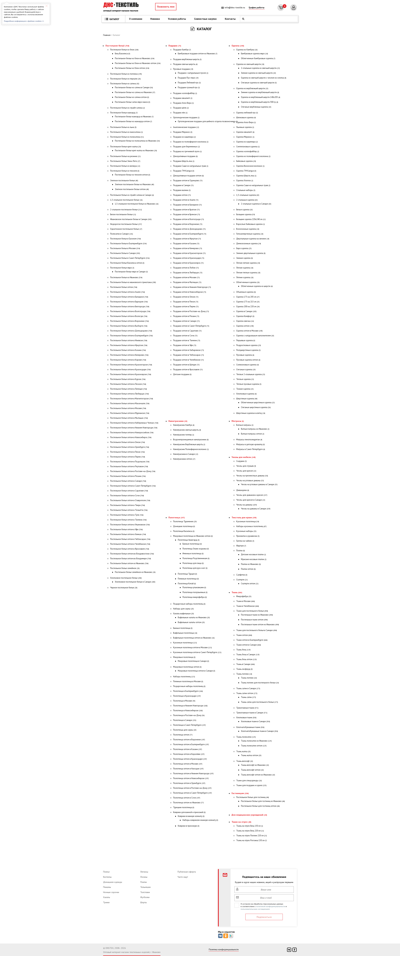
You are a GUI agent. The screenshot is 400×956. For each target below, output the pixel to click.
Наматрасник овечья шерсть (187, 430)
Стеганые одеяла (245, 369)
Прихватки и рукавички (248, 536)
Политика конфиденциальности (224, 949)
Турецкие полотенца (183, 807)
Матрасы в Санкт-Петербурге (250, 449)
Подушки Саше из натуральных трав (190, 166)
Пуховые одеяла (245, 355)
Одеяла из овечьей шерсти (250, 64)
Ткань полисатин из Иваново (256, 740)
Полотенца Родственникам (196, 558)
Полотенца (176, 517)
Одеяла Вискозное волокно (250, 166)
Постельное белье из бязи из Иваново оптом (137, 63)
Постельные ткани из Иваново (257, 614)
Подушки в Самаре (183, 185)
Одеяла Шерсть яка (246, 175)
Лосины (143, 876)
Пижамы (107, 887)
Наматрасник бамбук (183, 425)
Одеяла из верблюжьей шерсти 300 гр (259, 102)
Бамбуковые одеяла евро (254, 53)
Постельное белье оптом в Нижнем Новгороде (133, 427)
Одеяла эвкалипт (245, 132)
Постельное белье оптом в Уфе (126, 529)
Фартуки (241, 545)
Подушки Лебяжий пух (189, 82)
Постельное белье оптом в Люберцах (129, 393)
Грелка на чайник (245, 541)
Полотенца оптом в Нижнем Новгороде (193, 773)
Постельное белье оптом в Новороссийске (131, 432)
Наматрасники (177, 421)
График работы (256, 7)
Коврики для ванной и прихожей (189, 812)
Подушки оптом (182, 195)
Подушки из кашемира (184, 137)
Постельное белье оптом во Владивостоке (132, 553)
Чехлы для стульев (246, 466)
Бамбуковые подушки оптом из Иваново (197, 53)
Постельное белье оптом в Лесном (128, 384)
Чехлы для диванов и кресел (251, 495)
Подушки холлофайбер (185, 93)
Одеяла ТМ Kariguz (246, 170)
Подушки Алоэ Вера (183, 103)
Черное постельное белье (123, 587)
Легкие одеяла (244, 267)
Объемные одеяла (246, 292)
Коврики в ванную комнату (191, 816)
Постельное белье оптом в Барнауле (129, 301)
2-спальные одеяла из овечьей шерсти (260, 68)
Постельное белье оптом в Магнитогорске (131, 398)
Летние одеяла (244, 277)
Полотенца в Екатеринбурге (188, 691)
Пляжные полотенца (188, 578)
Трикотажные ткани (247, 707)
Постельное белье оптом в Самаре (128, 481)
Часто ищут (183, 876)
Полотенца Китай (187, 583)
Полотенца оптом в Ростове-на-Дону (192, 788)
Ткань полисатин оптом (254, 745)
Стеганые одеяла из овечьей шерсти (259, 82)
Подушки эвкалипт (182, 98)
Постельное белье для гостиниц (252, 797)
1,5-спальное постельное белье (126, 200)
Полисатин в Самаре (121, 233)
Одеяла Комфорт (245, 316)
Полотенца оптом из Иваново (188, 802)
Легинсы (144, 871)
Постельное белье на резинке (125, 156)
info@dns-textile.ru (235, 7)
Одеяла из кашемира (247, 141)
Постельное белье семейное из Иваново (135, 572)
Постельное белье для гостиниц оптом (260, 806)
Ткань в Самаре (245, 664)
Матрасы (238, 421)
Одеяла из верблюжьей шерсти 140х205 (260, 97)
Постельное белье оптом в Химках (128, 534)
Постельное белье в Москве (125, 248)
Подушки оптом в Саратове (187, 330)
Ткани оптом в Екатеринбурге (252, 640)
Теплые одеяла (245, 379)
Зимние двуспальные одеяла (250, 253)
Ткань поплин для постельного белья (260, 682)
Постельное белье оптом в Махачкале (129, 403)
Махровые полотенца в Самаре (193, 661)
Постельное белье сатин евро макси (132, 102)
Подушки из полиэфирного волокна (190, 141)
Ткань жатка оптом (251, 755)
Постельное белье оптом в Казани (128, 350)
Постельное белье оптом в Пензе (127, 452)
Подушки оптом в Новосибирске (189, 292)
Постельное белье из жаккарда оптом (133, 121)
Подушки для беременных (186, 146)
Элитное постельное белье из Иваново (134, 184)
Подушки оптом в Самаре (186, 321)
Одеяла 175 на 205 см (248, 296)
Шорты (143, 902)
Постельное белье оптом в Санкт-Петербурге (133, 485)
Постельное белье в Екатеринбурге (128, 243)
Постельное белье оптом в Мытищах (129, 418)
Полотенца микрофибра (194, 597)
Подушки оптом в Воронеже (187, 224)
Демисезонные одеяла (248, 243)
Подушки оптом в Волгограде (188, 219)
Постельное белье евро (122, 267)
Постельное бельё (117, 45)
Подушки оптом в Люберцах (187, 272)
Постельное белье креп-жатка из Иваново (136, 150)
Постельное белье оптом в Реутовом (129, 466)
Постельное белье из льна (123, 127)
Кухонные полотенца (185, 642)
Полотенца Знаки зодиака (195, 548)
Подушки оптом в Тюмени (186, 340)
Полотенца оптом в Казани (187, 749)
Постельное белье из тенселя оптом (132, 174)
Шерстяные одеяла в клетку (250, 413)
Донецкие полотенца (184, 526)
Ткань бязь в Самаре (247, 654)
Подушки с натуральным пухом (193, 73)
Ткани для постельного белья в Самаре (256, 630)
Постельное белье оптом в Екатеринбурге (131, 335)
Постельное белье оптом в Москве (128, 408)
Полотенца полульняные (195, 592)
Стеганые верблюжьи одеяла (256, 107)
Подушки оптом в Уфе (184, 345)
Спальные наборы (245, 190)
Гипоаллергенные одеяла (249, 233)
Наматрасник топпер (183, 434)
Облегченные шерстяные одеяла (258, 402)
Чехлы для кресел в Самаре (250, 500)
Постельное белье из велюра (125, 166)
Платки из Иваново (251, 564)
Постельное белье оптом (123, 287)
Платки (240, 550)
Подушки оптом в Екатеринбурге (189, 233)
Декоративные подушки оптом (188, 175)
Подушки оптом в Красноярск (188, 263)
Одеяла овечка (245, 321)
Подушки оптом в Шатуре (186, 364)
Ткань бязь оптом (246, 659)
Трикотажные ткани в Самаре (251, 712)
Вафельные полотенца (185, 633)
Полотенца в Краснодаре (187, 696)
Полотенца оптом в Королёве (189, 754)
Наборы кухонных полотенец (251, 526)
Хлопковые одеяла (246, 393)
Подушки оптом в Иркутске (187, 238)
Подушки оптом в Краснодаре (188, 258)
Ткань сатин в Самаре (248, 688)
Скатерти (242, 579)
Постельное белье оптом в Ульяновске (130, 524)
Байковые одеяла (246, 161)
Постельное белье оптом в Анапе (127, 292)
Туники (106, 902)
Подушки (174, 45)
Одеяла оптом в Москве (249, 330)
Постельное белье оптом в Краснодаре (130, 369)
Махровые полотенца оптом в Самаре (196, 670)
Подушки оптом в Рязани (186, 316)
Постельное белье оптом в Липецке (128, 389)
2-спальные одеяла (247, 200)
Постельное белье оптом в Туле (126, 515)
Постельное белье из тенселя (124, 170)
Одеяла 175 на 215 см (248, 301)
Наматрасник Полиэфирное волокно (191, 449)
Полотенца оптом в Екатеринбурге (191, 744)
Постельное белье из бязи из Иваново (134, 58)
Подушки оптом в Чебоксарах (188, 355)
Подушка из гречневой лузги (187, 151)
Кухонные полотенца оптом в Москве (192, 647)
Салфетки (241, 574)
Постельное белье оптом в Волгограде (130, 311)
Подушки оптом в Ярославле (188, 369)
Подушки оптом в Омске (185, 296)
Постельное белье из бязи (124, 49)
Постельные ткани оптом (254, 619)
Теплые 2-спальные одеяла (250, 374)
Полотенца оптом (182, 734)
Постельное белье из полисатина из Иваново (137, 140)
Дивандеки (242, 490)
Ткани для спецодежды (249, 780)
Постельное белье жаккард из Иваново (134, 116)
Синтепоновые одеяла (248, 146)
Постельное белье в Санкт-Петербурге (130, 258)
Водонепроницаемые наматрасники (191, 439)
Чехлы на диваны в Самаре (255, 508)
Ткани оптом (244, 635)
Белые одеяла (244, 209)
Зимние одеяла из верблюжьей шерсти (260, 92)
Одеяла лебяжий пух (247, 112)
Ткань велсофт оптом (252, 770)
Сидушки (241, 461)
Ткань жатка (243, 751)
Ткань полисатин (246, 737)
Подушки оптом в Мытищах (187, 282)
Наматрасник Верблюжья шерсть (189, 444)
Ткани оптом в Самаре (248, 644)
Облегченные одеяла (248, 282)
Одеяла (238, 45)
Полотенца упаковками (194, 587)
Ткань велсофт (244, 761)
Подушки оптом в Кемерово (187, 248)
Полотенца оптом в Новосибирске (191, 778)
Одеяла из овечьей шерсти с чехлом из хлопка (263, 77)
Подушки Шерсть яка (183, 161)
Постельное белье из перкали (125, 78)
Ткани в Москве (245, 601)
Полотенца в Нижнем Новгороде (190, 705)
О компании (135, 18)
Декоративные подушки (185, 156)
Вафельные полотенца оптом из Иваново (194, 637)
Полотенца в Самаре (184, 720)
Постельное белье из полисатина (127, 137)
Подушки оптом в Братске (186, 209)
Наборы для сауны (183, 608)
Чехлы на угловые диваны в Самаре (259, 484)
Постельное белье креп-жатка (125, 146)
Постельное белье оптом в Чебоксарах (130, 539)
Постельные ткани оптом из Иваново (260, 624)
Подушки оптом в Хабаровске (188, 350)
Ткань (237, 592)
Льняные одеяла (245, 127)
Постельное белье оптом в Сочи (127, 495)
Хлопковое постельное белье (126, 578)
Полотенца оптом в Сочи (186, 797)
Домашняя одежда (112, 882)
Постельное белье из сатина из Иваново (135, 92)
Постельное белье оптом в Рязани (128, 476)
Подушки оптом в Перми (186, 306)
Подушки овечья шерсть (185, 64)
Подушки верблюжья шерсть (187, 59)
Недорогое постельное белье (126, 224)
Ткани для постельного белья (252, 611)
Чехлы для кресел (246, 470)
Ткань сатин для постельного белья (259, 702)
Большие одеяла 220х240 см (251, 219)
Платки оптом (248, 569)
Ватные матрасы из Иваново (255, 429)
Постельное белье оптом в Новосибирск (130, 437)
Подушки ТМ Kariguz (183, 170)
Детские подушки (182, 374)
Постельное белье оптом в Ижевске (128, 340)
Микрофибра (243, 596)
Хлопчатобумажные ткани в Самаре (259, 731)
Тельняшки (145, 887)
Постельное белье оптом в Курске (127, 379)
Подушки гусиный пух (189, 87)
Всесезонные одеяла (247, 229)
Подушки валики (182, 190)
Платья (106, 871)
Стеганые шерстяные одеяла (256, 407)
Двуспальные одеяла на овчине (252, 238)
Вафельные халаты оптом (191, 622)
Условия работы (177, 18)
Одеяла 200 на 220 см (248, 306)
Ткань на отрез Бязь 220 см (250, 830)
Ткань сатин (248, 697)
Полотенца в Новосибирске (188, 710)
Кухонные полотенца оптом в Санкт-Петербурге (197, 652)
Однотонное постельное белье (126, 229)
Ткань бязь (243, 649)
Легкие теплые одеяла (248, 272)
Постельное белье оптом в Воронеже (129, 321)
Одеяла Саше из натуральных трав (253, 185)
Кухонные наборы (246, 531)
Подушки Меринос (182, 132)
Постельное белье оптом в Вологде (128, 316)
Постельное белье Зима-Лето (125, 161)
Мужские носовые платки (253, 559)
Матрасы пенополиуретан (249, 439)
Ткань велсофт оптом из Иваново (258, 774)
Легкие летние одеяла (248, 263)
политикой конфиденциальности (270, 906)
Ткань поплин (244, 674)
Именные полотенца (193, 553)
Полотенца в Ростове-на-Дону (189, 715)
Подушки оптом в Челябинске (188, 359)
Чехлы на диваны (246, 504)
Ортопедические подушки (186, 117)
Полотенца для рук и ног (195, 568)
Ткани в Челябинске (247, 606)
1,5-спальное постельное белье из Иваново (136, 203)
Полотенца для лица (193, 563)
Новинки (155, 18)
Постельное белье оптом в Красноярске (130, 374)
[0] (280, 7)
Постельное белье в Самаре (125, 253)
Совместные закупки (205, 18)
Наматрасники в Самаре (185, 454)
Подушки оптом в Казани (186, 243)
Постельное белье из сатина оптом (132, 97)
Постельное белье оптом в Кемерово (129, 355)
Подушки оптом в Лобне (186, 267)
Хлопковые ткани (246, 717)
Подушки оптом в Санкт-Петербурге (191, 326)
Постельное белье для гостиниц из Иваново (263, 801)
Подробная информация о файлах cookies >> (24, 21)
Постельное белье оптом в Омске (127, 442)
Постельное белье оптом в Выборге (128, 326)
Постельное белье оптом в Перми (127, 456)
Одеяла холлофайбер (247, 151)
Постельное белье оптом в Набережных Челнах (134, 422)
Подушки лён (180, 112)
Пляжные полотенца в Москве (188, 681)
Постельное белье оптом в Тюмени (128, 519)
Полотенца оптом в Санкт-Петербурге (192, 793)
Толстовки (145, 892)
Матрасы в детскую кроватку (250, 444)
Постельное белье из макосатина (126, 132)
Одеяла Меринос (245, 137)
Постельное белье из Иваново (126, 277)
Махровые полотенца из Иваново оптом (193, 536)
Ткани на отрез (241, 821)
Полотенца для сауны (184, 730)
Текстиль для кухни (244, 517)
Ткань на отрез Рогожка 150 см (251, 840)
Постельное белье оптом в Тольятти (129, 510)
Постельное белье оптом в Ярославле (129, 548)
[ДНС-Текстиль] (122, 7)
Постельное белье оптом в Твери (127, 505)
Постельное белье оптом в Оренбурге (129, 447)
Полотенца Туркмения (185, 521)
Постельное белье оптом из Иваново (129, 563)
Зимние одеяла (244, 258)
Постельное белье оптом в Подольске (129, 461)
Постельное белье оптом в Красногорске (131, 364)
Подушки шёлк (181, 107)
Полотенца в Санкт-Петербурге (189, 725)
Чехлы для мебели (244, 457)
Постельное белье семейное (125, 568)
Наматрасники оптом (184, 459)
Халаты (106, 897)
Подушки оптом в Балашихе (187, 204)
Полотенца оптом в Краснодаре (190, 759)
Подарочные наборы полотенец (189, 604)
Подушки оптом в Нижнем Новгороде (192, 287)
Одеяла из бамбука (247, 49)
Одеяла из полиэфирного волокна (253, 156)
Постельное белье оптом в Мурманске (129, 413)
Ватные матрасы (244, 425)
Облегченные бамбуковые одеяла (258, 58)
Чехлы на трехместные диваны (252, 475)
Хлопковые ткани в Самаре (255, 721)
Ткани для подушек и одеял (251, 785)
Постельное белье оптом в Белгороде (129, 306)
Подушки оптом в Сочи (185, 335)
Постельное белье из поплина (126, 74)
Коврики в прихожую (188, 826)
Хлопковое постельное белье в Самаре (135, 581)
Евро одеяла (244, 248)
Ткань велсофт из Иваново (255, 765)
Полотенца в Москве (184, 700)
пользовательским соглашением (255, 909)
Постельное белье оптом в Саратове (129, 490)
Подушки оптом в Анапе (185, 200)
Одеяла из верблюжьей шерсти (252, 88)
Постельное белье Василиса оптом (127, 263)
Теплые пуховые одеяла (248, 384)
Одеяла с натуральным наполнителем (255, 335)
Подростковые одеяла (248, 345)
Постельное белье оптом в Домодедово (131, 330)
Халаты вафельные (183, 613)
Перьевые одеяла (245, 340)
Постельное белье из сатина (124, 83)
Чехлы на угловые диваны (250, 480)
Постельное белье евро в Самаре (131, 271)
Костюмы (107, 876)
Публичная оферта (187, 871)
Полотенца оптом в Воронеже (189, 739)
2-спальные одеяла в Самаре (256, 203)
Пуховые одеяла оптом (248, 359)
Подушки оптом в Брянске (186, 214)
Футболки (145, 897)
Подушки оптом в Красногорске (189, 253)
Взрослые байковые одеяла (250, 224)
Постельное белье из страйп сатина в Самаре (132, 195)
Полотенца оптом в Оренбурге (189, 783)
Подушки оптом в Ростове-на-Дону (191, 311)
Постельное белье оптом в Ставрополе (130, 500)
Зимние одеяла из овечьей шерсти (258, 73)
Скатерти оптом (249, 583)
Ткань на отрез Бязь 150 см (249, 826)
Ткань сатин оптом (246, 693)
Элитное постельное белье (124, 180)
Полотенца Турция (187, 574)
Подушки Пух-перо (188, 77)
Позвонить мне (166, 6)
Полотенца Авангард (189, 540)
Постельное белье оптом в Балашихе (129, 296)
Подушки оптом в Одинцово (187, 180)
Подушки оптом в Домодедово (189, 229)
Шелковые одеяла (246, 117)
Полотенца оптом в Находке (188, 768)
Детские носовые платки (253, 554)
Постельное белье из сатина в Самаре (134, 87)
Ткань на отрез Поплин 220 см (251, 835)
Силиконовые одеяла (247, 364)
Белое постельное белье (123, 214)
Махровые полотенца (184, 657)
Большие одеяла (245, 214)
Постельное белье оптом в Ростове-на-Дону (132, 471)
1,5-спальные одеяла (247, 195)
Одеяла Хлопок (244, 180)
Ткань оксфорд (244, 669)
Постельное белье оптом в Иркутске (128, 345)
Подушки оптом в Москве (186, 277)
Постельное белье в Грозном (125, 238)
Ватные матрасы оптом (252, 433)
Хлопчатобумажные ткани (250, 727)
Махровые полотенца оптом (187, 667)
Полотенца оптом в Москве (187, 763)
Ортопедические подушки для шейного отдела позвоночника (208, 121)
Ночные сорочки (111, 892)
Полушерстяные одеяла (248, 350)
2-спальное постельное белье (126, 209)
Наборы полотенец (184, 676)
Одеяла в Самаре (246, 311)
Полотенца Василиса (184, 531)
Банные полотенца (192, 543)
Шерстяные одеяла (246, 398)
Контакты (230, 18)
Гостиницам (240, 793)
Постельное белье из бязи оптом (132, 68)
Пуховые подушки (183, 69)
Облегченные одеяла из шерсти (257, 286)
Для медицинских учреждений (249, 814)
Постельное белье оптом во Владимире (130, 558)
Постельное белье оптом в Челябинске (130, 544)
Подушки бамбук (182, 49)
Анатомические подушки (186, 127)
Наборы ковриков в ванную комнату (200, 820)
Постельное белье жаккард (124, 112)
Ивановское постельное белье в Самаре (131, 219)
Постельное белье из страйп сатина (127, 107)
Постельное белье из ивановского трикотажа (133, 282)
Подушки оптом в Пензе (185, 301)
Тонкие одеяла (245, 389)
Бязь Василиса (122, 53)
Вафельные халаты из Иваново (194, 617)
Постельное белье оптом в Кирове (128, 359)
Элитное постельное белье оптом (132, 189)
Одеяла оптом (245, 326)
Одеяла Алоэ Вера (246, 122)
